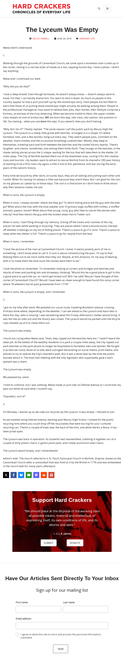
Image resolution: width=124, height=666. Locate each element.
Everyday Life (87, 38)
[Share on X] (6, 475)
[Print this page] (51, 475)
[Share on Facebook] (14, 475)
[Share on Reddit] (44, 475)
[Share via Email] (29, 475)
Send (60, 649)
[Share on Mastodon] (36, 475)
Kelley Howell (41, 38)
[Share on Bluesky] (21, 475)
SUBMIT (49, 543)
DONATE (75, 543)
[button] (99, 8)
